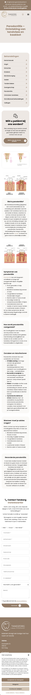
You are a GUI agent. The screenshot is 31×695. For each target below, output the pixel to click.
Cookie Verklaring (10, 692)
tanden (16, 233)
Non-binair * (19, 527)
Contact (12, 500)
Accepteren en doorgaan (15, 680)
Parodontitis (7, 277)
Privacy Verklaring (19, 692)
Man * (5, 527)
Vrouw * (11, 527)
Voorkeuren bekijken (15, 689)
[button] (28, 655)
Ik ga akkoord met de (15, 601)
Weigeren (15, 684)
